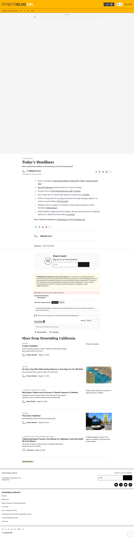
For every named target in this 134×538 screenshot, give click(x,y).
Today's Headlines (27, 158)
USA (32, 11)
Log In (107, 4)
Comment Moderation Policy (10, 517)
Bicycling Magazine (45, 187)
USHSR (86, 195)
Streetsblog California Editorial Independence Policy (16, 514)
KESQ (82, 181)
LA (21, 11)
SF (28, 11)
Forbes (77, 191)
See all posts (27, 461)
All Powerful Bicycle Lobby (62, 191)
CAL (3, 529)
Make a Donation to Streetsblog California (14, 503)
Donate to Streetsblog (10, 11)
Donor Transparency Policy (9, 510)
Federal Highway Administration (44, 436)
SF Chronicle (62, 201)
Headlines (25, 343)
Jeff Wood (30, 450)
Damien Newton (31, 355)
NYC (15, 529)
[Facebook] (116, 485)
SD (24, 11)
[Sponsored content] (67, 84)
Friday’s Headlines (30, 346)
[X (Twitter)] (121, 485)
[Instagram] (130, 485)
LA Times (70, 214)
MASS (19, 529)
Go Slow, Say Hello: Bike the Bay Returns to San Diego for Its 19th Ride (52, 369)
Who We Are (5, 499)
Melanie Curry (35, 171)
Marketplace (52, 208)
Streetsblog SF (79, 219)
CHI (23, 529)
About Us (4, 496)
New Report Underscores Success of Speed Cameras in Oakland (50, 392)
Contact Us (5, 521)
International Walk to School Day (66, 181)
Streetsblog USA (28, 436)
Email (55, 264)
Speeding (43, 390)
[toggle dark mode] (119, 4)
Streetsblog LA (63, 219)
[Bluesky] (125, 485)
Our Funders (5, 507)
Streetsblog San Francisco (31, 390)
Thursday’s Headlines (31, 416)
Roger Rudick (31, 401)
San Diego (25, 366)
